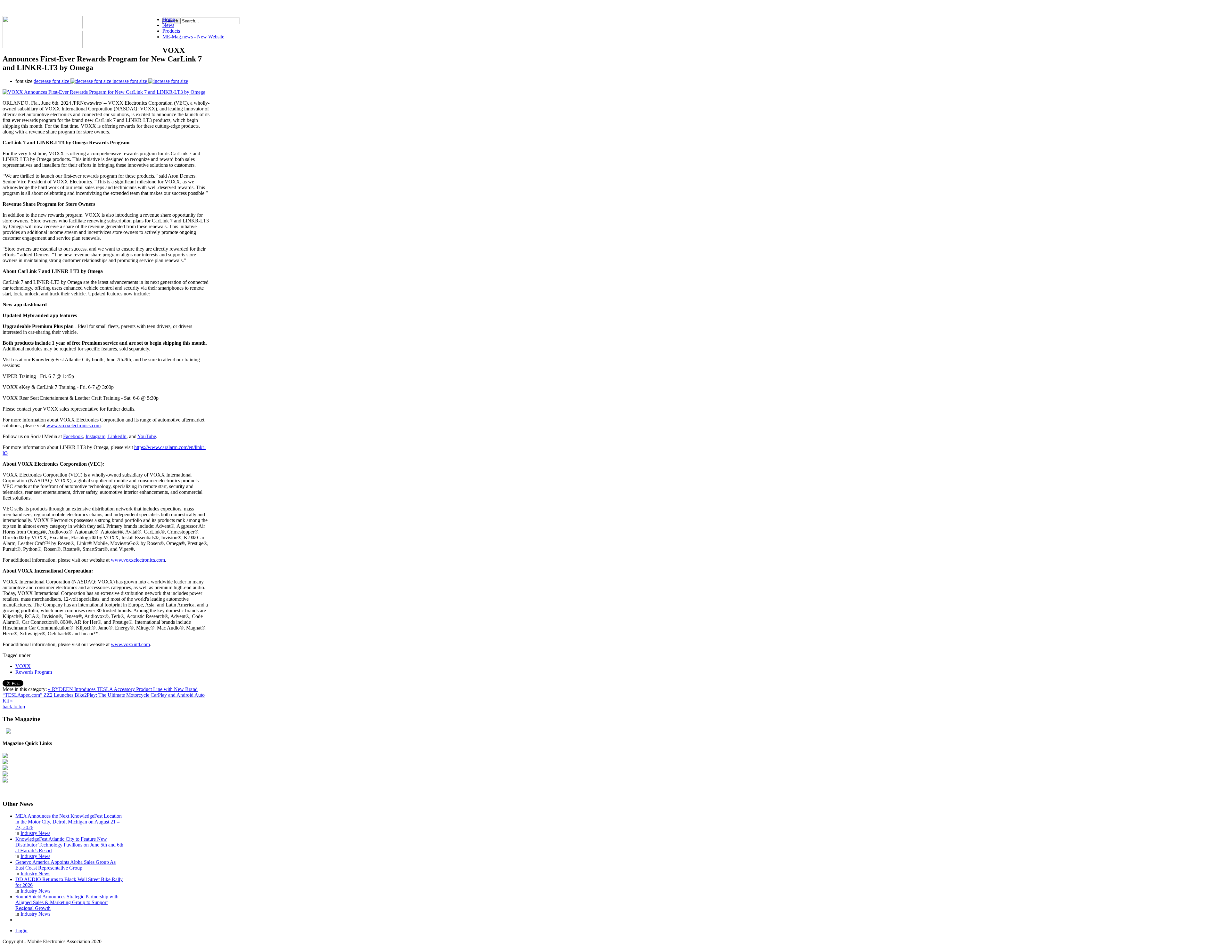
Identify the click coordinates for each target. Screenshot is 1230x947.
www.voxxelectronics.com (73, 425)
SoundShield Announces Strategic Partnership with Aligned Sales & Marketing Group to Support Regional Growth (67, 902)
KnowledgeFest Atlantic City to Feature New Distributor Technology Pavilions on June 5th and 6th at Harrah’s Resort (69, 844)
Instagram (95, 436)
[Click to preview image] (104, 92)
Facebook (73, 436)
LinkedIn (117, 436)
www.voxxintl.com (130, 644)
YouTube (146, 436)
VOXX (23, 666)
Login (21, 930)
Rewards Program (33, 672)
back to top (14, 706)
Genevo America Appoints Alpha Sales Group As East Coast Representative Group (65, 865)
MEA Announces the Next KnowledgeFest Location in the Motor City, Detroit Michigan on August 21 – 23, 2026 (68, 821)
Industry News (35, 833)
